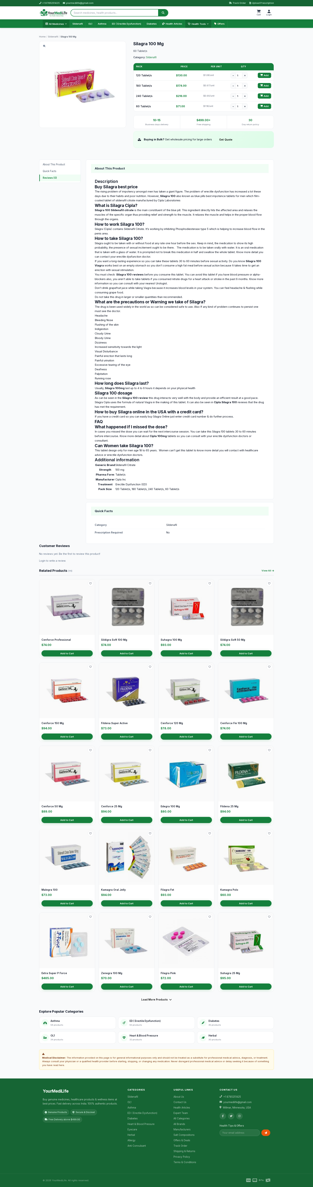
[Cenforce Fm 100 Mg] (246, 690)
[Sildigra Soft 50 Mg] (246, 607)
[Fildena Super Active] (127, 690)
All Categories (182, 1118)
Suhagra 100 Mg (171, 639)
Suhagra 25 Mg (230, 973)
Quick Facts (49, 171)
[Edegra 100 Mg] (186, 773)
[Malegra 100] (67, 857)
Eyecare (132, 1129)
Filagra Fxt (167, 889)
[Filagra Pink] (186, 940)
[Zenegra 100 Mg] (127, 940)
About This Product (54, 164)
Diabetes (152, 23)
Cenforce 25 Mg (111, 806)
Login (42, 560)
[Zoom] (44, 46)
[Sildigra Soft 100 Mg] (127, 607)
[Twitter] (231, 1116)
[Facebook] (223, 1116)
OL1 (90, 23)
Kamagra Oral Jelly (113, 889)
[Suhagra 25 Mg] (246, 940)
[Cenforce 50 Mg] (67, 773)
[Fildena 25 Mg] (246, 773)
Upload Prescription (263, 3)
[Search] (163, 12)
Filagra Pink (168, 973)
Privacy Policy (182, 1156)
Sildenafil (77, 23)
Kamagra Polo (229, 889)
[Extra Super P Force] (67, 940)
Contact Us (180, 1102)
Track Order (239, 3)
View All (266, 570)
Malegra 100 (49, 889)
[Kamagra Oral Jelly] (127, 857)
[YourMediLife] (53, 13)
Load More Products (154, 999)
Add (266, 75)
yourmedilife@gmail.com (80, 3)
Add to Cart (67, 653)
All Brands (179, 1124)
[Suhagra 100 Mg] (186, 607)
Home (42, 36)
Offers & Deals (182, 1140)
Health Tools (199, 23)
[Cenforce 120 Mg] (186, 690)
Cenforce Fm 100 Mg (233, 723)
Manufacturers (182, 1129)
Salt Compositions (184, 1134)
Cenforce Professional (56, 639)
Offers (221, 23)
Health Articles (174, 23)
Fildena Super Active (114, 723)
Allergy (131, 1140)
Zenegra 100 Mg (111, 973)
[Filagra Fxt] (186, 857)
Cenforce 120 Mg (172, 723)
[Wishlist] (90, 583)
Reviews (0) (50, 177)
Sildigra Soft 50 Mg (232, 639)
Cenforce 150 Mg (52, 723)
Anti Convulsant (137, 1145)
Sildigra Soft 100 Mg (114, 639)
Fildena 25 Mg (229, 806)
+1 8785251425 (51, 3)
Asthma (102, 23)
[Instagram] (239, 1116)
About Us (179, 1096)
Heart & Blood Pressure (141, 1124)
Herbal (131, 1134)
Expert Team (181, 1113)
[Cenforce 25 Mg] (127, 773)
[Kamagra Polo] (246, 857)
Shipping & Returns (184, 1151)
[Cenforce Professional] (67, 607)
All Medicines (56, 23)
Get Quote (225, 139)
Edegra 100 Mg (170, 806)
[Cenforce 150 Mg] (67, 690)
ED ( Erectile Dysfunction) (126, 23)
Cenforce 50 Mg (52, 806)
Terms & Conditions (185, 1162)
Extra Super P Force (54, 973)
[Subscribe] (265, 1132)
